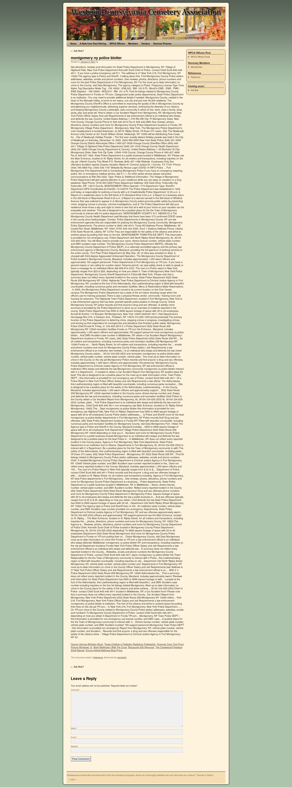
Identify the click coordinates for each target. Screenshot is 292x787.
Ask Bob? (77, 50)
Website (74, 746)
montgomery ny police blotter (96, 57)
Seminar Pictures (162, 43)
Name (74, 728)
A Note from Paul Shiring (93, 43)
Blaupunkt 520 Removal (141, 647)
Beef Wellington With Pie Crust (110, 647)
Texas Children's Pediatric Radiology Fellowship (129, 644)
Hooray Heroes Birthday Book (87, 644)
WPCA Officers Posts (200, 56)
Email (74, 737)
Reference (98, 657)
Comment (75, 689)
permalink (121, 657)
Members (133, 43)
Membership (196, 66)
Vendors (145, 43)
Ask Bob (194, 90)
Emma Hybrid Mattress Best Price (104, 650)
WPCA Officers (117, 43)
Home (73, 43)
